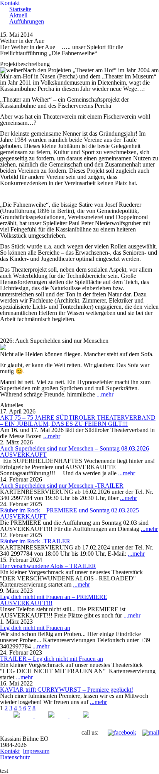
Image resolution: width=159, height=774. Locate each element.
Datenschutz (15, 757)
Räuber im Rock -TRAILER (35, 541)
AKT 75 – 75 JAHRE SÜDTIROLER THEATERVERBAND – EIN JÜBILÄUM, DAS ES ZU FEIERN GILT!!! (78, 420)
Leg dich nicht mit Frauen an (35, 627)
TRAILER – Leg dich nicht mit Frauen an (51, 658)
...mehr (104, 394)
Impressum (36, 751)
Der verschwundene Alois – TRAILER (48, 566)
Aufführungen (26, 21)
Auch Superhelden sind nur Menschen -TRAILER (61, 485)
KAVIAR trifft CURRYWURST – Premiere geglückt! (66, 689)
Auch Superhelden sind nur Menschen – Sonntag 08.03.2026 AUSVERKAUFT (74, 451)
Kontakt (10, 751)
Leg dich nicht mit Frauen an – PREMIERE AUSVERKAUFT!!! (53, 600)
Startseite (20, 9)
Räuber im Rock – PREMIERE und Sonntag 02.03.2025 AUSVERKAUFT (69, 513)
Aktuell (18, 15)
